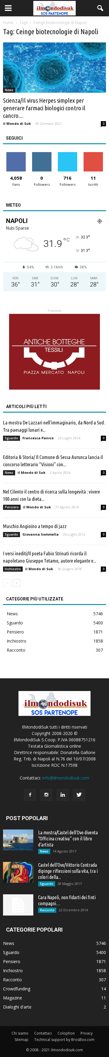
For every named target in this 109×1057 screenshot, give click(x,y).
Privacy (87, 1033)
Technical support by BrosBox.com (64, 1039)
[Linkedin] (63, 795)
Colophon (66, 1033)
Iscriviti (93, 154)
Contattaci (43, 1033)
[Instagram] (46, 795)
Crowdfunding (16, 989)
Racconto (16, 650)
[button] (100, 8)
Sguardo (11, 438)
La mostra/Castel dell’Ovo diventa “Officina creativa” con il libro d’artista (68, 838)
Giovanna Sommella (40, 534)
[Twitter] (79, 795)
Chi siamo (20, 1033)
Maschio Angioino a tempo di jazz (35, 526)
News (9, 90)
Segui (41, 154)
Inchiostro (13, 569)
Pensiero (12, 507)
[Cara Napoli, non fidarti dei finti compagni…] (18, 905)
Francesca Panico (38, 438)
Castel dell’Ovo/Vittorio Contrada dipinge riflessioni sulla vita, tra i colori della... (68, 871)
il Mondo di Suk (17, 123)
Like (15, 154)
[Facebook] (30, 795)
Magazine (12, 998)
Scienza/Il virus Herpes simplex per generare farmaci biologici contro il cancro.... (44, 108)
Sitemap (21, 1039)
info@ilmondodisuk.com (65, 778)
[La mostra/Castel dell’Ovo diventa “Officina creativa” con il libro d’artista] (18, 839)
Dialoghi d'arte (17, 1007)
